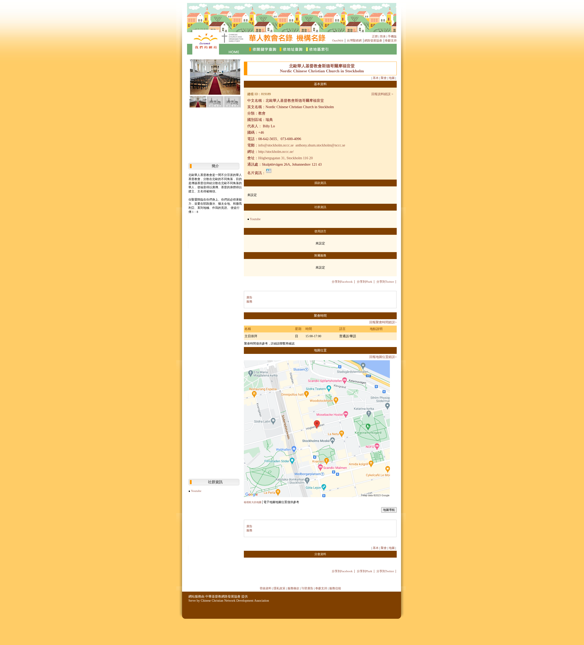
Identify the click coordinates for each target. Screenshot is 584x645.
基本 (376, 78)
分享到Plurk (364, 281)
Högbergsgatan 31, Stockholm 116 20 (285, 158)
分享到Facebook (342, 281)
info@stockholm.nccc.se (276, 145)
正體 (375, 36)
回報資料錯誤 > (382, 94)
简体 (383, 36)
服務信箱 (335, 588)
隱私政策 (279, 588)
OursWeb (337, 40)
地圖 (392, 78)
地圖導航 (389, 510)
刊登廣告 (307, 588)
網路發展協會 (373, 40)
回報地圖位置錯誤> (383, 357)
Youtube (196, 491)
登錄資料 (265, 588)
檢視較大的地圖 (252, 502)
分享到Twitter (385, 281)
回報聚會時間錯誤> (383, 322)
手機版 (392, 36)
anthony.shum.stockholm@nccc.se (320, 145)
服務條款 (293, 588)
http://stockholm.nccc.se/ (276, 152)
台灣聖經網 (354, 40)
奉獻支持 (391, 40)
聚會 (384, 78)
